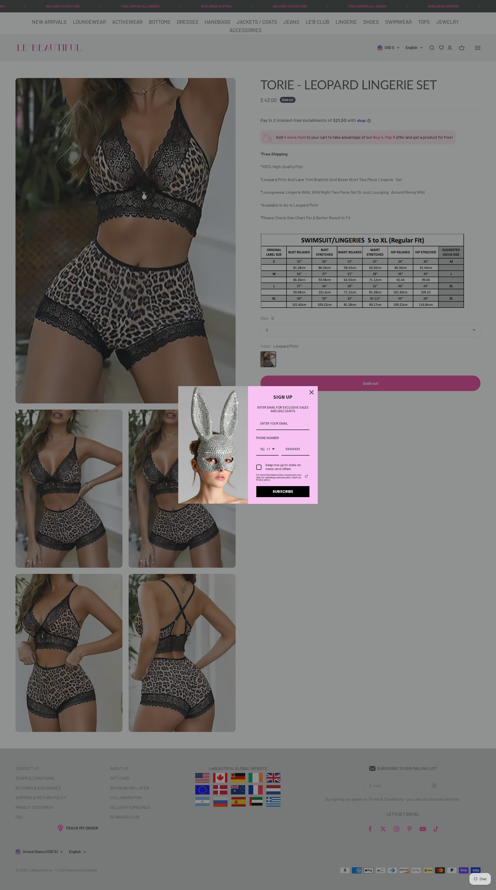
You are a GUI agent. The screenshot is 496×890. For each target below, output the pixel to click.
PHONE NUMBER (267, 438)
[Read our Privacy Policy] (306, 476)
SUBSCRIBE (283, 491)
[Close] (311, 392)
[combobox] (267, 449)
